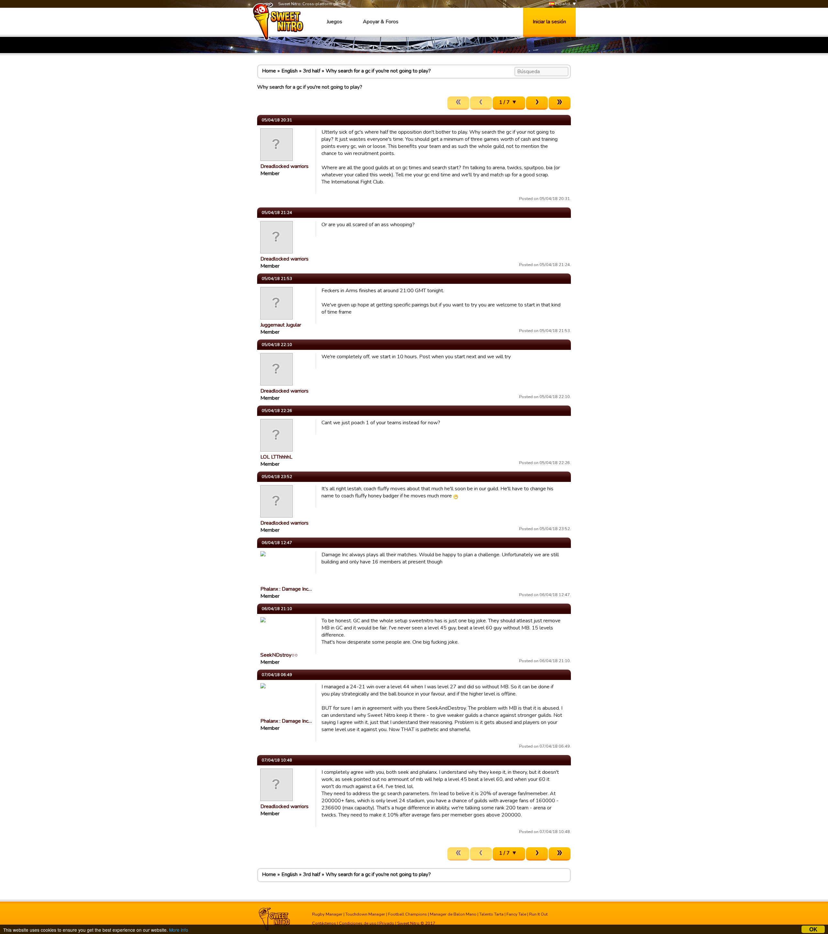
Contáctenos (324, 923)
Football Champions (407, 914)
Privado (386, 923)
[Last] (560, 103)
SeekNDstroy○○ (279, 655)
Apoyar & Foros (380, 21)
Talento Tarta (491, 914)
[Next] (537, 103)
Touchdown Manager (365, 914)
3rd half (311, 70)
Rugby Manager (327, 914)
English (289, 70)
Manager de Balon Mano (453, 914)
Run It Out (538, 914)
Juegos (334, 21)
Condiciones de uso (357, 923)
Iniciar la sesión (549, 21)
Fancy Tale (516, 914)
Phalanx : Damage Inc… (286, 589)
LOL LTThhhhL (276, 457)
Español (562, 4)
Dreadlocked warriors (284, 166)
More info (178, 930)
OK (813, 929)
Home (269, 70)
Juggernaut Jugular (280, 324)
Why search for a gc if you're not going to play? (378, 70)
